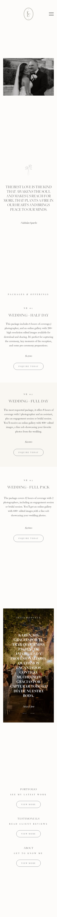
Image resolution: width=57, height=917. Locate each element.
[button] (51, 14)
